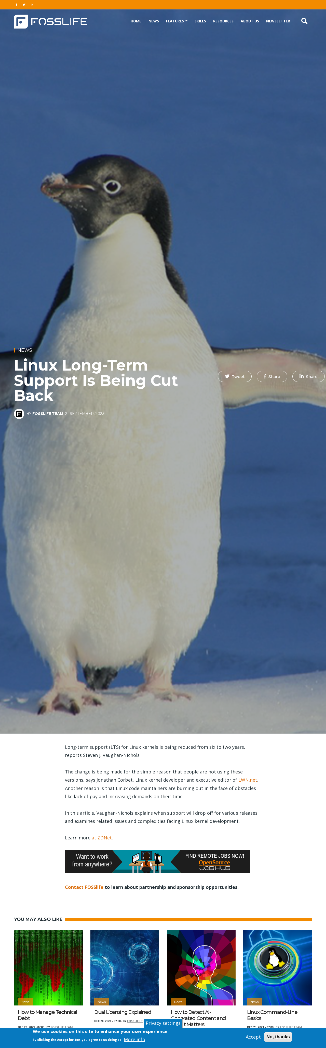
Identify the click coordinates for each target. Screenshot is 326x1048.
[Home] (50, 21)
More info (134, 1039)
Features (175, 21)
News (153, 21)
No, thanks (278, 1036)
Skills (200, 21)
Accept (253, 1037)
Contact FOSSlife (84, 887)
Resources (223, 21)
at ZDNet (102, 838)
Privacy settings (163, 1023)
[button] (235, 376)
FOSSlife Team (47, 413)
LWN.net (247, 780)
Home (136, 21)
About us (250, 21)
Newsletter (278, 21)
